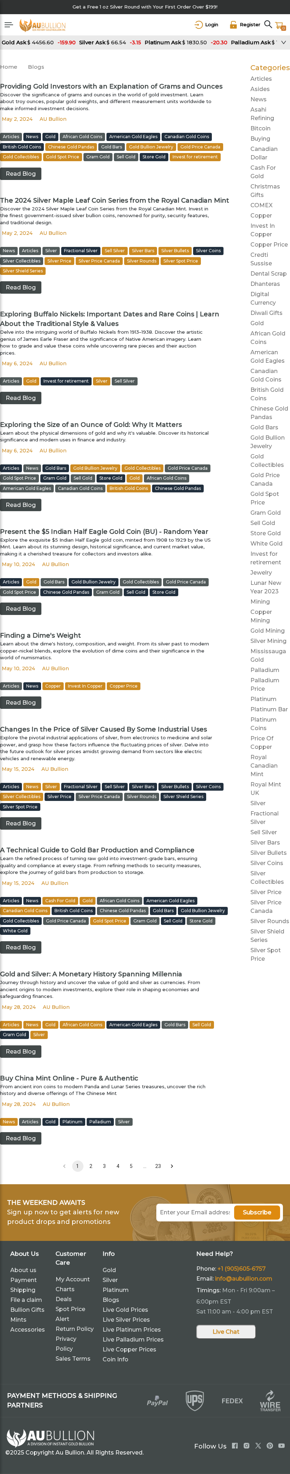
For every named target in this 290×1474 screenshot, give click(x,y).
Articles (261, 78)
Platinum (263, 699)
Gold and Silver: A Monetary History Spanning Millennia (91, 974)
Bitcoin (260, 128)
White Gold (266, 543)
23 (158, 1166)
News (258, 99)
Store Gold (265, 533)
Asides (260, 89)
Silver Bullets (268, 852)
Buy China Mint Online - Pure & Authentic (69, 1078)
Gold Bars (264, 427)
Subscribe (257, 1212)
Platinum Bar (269, 709)
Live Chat (226, 1331)
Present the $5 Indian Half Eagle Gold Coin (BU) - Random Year (104, 532)
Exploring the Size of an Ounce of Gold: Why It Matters (91, 425)
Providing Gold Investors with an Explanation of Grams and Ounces (111, 86)
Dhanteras (265, 284)
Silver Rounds (269, 921)
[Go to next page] (172, 1166)
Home (8, 66)
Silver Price (266, 892)
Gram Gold (265, 512)
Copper (261, 215)
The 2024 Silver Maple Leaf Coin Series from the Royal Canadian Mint (114, 200)
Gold (257, 323)
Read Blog (21, 173)
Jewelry (261, 572)
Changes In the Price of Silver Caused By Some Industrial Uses (103, 729)
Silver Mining (268, 641)
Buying (260, 138)
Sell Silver (263, 832)
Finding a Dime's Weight (40, 635)
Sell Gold (262, 523)
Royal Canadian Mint (264, 766)
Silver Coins (266, 863)
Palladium (264, 670)
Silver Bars (265, 842)
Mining (260, 601)
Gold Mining (267, 630)
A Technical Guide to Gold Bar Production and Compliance (97, 850)
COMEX (261, 205)
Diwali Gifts (266, 313)
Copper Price (269, 244)
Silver (258, 803)
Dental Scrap (268, 273)
